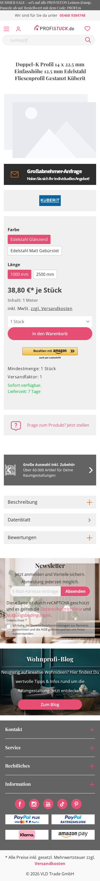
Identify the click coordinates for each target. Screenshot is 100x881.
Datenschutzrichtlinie (61, 609)
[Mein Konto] (20, 27)
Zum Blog (50, 704)
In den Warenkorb (50, 333)
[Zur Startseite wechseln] (54, 28)
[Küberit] (50, 200)
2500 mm (45, 274)
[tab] (50, 502)
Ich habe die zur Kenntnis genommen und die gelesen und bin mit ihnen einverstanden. (50, 629)
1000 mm (19, 274)
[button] (50, 353)
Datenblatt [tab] (19, 520)
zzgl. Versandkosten (51, 308)
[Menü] (6, 28)
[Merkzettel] (86, 27)
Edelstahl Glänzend (29, 239)
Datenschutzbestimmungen (50, 625)
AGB (44, 629)
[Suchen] (88, 40)
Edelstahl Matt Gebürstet (35, 251)
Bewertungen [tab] (22, 537)
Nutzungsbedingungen (28, 615)
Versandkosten (50, 863)
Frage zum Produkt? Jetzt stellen (58, 425)
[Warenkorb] (97, 23)
